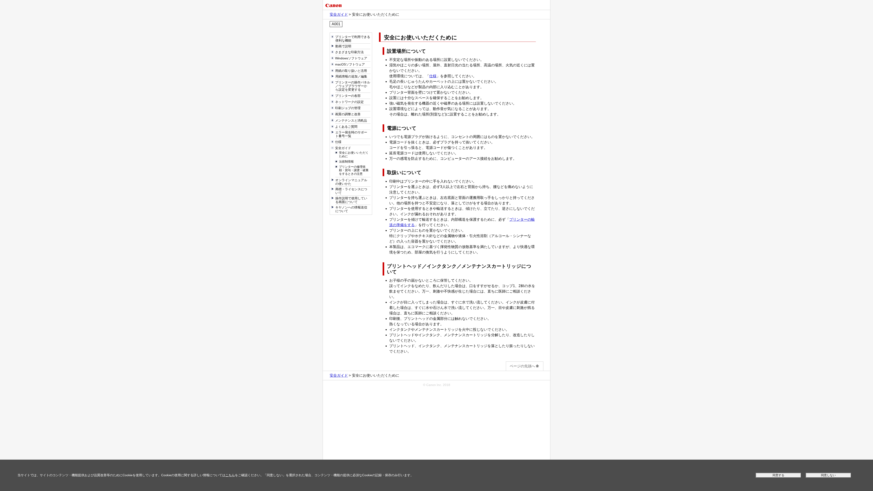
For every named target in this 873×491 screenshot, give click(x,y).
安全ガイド (339, 14)
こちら (230, 475)
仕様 (432, 76)
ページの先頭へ (522, 366)
